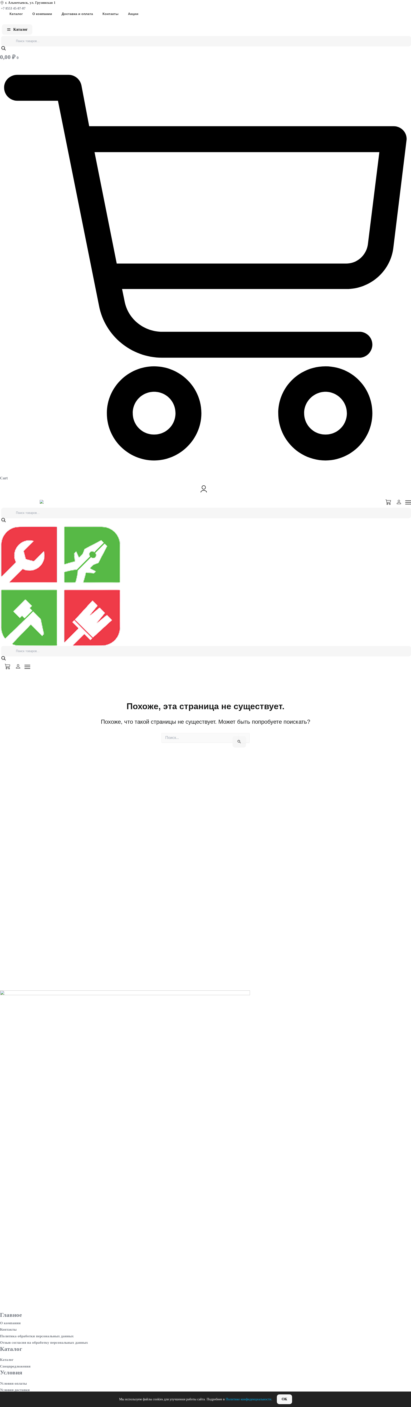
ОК (284, 1399)
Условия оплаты (13, 1383)
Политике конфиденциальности (248, 1399)
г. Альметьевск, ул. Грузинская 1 (30, 3)
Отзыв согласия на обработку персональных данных (44, 1342)
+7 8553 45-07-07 (12, 8)
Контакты (110, 14)
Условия (11, 1372)
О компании (42, 14)
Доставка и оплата (77, 14)
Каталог (16, 14)
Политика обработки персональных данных (37, 1336)
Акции (133, 14)
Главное (11, 1315)
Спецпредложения (15, 1366)
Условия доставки (15, 1390)
